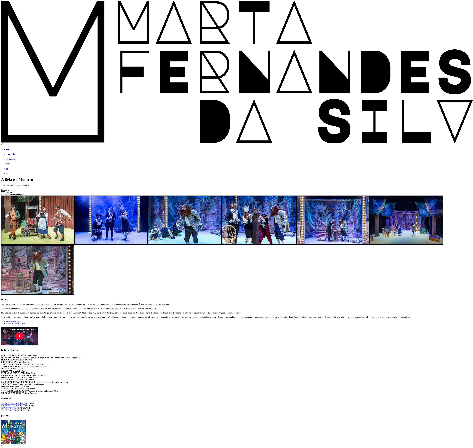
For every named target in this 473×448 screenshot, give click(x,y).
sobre (8, 149)
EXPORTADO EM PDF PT (12, 410)
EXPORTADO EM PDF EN (12, 408)
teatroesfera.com (12, 321)
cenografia (10, 154)
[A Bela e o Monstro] (37, 244)
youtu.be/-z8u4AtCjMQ (15, 323)
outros (8, 164)
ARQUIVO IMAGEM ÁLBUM (14, 404)
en (7, 169)
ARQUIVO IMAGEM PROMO (14, 406)
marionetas (10, 159)
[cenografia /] (13, 444)
